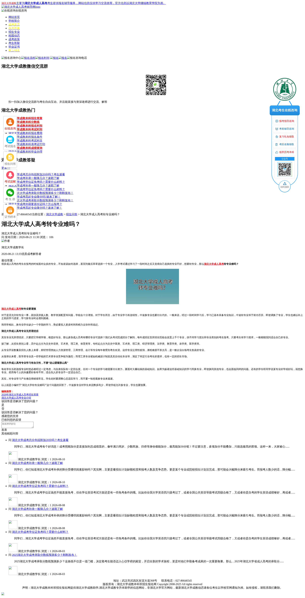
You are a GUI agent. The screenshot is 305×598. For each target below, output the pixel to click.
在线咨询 (21, 10)
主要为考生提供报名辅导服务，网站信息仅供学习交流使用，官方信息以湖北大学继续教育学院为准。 (83, 3)
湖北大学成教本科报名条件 (25, 136)
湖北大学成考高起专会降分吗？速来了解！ (35, 207)
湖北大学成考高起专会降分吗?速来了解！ (34, 196)
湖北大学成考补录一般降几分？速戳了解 (33, 178)
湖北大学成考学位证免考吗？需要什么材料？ (36, 181)
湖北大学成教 (54, 214)
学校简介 (14, 20)
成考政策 (14, 39)
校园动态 (14, 35)
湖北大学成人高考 (214, 264)
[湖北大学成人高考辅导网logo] (20, 6)
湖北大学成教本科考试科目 (25, 140)
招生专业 (14, 31)
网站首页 (14, 17)
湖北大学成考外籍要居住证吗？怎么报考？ (35, 204)
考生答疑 (14, 43)
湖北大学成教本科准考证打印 (26, 144)
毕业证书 (14, 46)
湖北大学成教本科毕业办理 (25, 151)
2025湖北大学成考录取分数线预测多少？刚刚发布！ (40, 192)
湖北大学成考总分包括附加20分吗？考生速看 (36, 174)
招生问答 (71, 214)
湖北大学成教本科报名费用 (25, 133)
